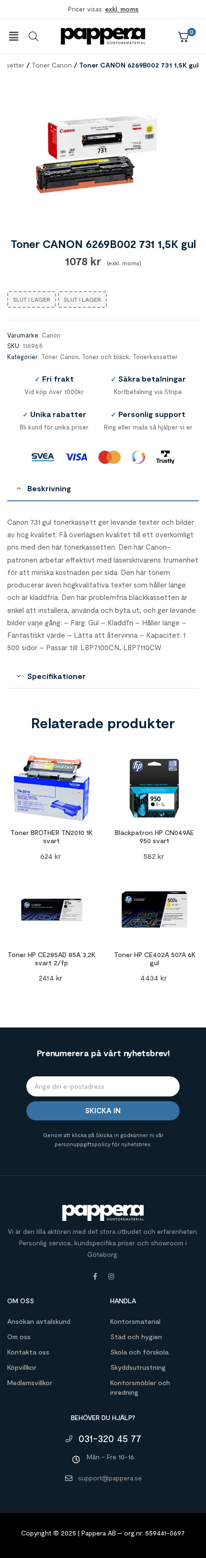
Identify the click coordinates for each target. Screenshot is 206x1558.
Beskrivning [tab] (49, 488)
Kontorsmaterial (135, 1321)
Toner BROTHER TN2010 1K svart (51, 836)
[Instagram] (111, 1276)
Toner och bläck (105, 357)
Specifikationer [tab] (56, 675)
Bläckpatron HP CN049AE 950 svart (154, 836)
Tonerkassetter (155, 357)
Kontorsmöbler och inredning (140, 1387)
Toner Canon (52, 65)
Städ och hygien (136, 1336)
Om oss (19, 1336)
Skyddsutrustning (138, 1367)
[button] (13, 36)
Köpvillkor (21, 1367)
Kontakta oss (28, 1352)
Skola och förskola (139, 1352)
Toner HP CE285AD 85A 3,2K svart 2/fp (51, 958)
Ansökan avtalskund (38, 1321)
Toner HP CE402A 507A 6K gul (154, 958)
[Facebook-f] (95, 1276)
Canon (51, 335)
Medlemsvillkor (29, 1382)
